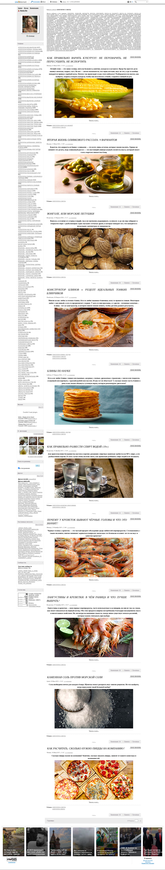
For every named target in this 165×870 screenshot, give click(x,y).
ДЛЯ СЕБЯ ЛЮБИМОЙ (25, 296)
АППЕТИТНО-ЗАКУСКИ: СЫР (27, 131)
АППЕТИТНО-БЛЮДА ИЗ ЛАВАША (29, 53)
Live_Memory (22, 575)
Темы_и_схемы (33, 571)
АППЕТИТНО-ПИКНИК (25, 180)
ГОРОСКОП (21, 285)
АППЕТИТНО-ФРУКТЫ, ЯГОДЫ (28, 231)
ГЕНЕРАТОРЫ (22, 283)
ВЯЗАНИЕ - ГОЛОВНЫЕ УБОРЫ (28, 250)
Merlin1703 (35, 536)
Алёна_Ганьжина (29, 500)
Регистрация (36, 1)
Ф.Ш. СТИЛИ (22, 369)
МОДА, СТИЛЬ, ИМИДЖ (25, 323)
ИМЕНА (20, 306)
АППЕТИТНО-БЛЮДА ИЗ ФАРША (28, 80)
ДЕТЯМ (20, 290)
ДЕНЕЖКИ (21, 289)
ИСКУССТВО (22, 310)
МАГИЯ (20, 319)
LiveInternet (21, 2)
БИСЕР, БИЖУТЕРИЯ (25, 244)
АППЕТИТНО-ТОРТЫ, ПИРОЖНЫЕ (29, 220)
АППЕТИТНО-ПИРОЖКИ (26, 189)
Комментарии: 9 (32, 418)
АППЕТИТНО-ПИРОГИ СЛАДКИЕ (28, 185)
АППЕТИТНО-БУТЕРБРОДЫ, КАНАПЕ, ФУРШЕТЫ (27, 86)
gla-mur (31, 540)
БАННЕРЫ (21, 242)
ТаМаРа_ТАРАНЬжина (25, 516)
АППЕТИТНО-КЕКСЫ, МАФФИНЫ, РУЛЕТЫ (114, 38)
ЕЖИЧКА (33, 503)
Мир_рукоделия (37, 574)
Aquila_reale (36, 484)
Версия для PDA (148, 860)
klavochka (37, 540)
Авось (64, 1)
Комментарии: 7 (32, 426)
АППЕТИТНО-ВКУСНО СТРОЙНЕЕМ (30, 94)
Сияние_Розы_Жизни (31, 513)
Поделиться (135, 133)
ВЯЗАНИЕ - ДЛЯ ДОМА (25, 254)
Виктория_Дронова (24, 503)
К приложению (38, 434)
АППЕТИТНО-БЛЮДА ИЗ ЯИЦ (27, 83)
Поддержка (128, 2)
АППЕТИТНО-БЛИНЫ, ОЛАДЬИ (28, 49)
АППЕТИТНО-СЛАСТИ (25, 204)
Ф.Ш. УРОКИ (22, 370)
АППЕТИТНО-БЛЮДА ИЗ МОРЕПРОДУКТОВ (26, 57)
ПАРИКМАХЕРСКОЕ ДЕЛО (26, 340)
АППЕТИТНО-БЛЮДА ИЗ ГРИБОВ (29, 51)
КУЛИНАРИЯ (22, 317)
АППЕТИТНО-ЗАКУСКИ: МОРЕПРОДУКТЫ (25, 117)
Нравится (127, 133)
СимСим (20, 513)
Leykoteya (21, 494)
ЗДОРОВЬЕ (21, 302)
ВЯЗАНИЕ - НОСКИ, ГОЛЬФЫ (27, 259)
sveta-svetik (28, 543)
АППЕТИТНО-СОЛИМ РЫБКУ (27, 207)
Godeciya (28, 489)
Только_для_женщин (24, 583)
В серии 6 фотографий (35, 456)
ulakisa (38, 498)
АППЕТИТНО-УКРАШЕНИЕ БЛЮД (29, 224)
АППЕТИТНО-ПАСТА (25, 171)
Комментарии (34, 8)
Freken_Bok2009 (35, 487)
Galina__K (21, 489)
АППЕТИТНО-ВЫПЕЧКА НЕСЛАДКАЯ (30, 97)
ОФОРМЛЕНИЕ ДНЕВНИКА (27, 338)
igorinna (33, 489)
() (120, 133)
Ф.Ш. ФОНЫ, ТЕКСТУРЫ (26, 372)
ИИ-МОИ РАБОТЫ (24, 304)
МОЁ (19, 325)
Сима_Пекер (37, 511)
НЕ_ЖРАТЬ (30, 577)
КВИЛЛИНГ (21, 313)
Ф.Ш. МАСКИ (22, 361)
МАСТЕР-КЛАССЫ (24, 321)
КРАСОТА (21, 315)
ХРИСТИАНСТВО (23, 384)
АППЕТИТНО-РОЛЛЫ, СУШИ (27, 192)
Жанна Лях (19, 11)
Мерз (19, 553)
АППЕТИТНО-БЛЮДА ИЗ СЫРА (28, 74)
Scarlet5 (20, 498)
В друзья (31, 36)
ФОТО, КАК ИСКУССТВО (26, 382)
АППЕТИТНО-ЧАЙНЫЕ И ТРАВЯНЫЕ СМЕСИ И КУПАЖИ (30, 237)
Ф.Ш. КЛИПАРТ (23, 359)
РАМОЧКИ (21, 348)
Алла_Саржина (23, 502)
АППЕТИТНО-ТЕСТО (24, 219)
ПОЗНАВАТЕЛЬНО (24, 342)
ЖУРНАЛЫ (21, 300)
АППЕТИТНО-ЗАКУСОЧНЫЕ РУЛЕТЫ (30, 135)
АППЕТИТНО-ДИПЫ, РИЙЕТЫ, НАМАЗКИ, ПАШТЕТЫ (28, 107)
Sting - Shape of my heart (26, 417)
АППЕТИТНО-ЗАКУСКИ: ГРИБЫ (28, 115)
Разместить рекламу (148, 863)
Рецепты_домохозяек (25, 574)
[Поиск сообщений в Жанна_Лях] (38, 466)
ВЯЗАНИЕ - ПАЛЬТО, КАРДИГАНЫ (29, 268)
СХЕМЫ (20, 355)
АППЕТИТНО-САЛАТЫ (25, 194)
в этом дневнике (25, 468)
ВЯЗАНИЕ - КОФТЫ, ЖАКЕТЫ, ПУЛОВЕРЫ (118, 25)
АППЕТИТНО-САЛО (24, 196)
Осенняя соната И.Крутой (26, 420)
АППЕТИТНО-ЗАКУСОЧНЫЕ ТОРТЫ (29, 139)
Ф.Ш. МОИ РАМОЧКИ (25, 367)
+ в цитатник (69, 65)
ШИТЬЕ (20, 395)
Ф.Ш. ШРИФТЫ (22, 374)
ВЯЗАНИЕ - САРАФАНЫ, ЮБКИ (28, 275)
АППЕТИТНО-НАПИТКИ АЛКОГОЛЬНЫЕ (25, 159)
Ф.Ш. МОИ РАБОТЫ (24, 365)
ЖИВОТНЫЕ (22, 298)
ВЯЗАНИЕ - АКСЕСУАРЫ (26, 248)
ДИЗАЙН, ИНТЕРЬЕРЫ (25, 294)
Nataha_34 (21, 497)
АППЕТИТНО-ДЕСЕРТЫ (25, 104)
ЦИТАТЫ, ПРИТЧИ (24, 393)
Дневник (135, 57)
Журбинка (34, 505)
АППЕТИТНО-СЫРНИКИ (26, 217)
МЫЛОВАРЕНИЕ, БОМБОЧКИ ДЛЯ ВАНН (80, 19)
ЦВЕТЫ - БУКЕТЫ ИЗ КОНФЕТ (27, 386)
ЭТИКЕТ (20, 397)
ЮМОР (20, 399)
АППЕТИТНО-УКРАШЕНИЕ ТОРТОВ (29, 226)
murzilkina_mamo (31, 542)
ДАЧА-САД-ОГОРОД (24, 287)
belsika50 (34, 486)
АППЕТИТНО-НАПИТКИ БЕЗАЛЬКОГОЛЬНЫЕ (25, 163)
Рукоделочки (38, 575)
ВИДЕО (20, 246)
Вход (44, 1)
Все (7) (41, 407)
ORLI (40, 536)
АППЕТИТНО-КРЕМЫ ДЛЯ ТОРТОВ (29, 149)
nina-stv (34, 497)
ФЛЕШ (20, 378)
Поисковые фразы (35, 606)
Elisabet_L (21, 487)
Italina (35, 491)
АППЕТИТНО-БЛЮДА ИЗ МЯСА (28, 60)
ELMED (27, 487)
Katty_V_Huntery (23, 492)
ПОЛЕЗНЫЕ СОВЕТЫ (25, 344)
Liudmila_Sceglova (30, 494)
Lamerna (39, 492)
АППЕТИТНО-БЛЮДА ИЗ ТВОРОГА (29, 76)
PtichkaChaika (27, 537)
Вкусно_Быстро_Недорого (26, 582)
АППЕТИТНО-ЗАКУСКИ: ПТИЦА (28, 124)
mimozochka (22, 495)
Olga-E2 (39, 497)
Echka (25, 531)
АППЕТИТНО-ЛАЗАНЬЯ (25, 155)
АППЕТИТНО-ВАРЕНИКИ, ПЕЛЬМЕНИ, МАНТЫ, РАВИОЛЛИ (29, 89)
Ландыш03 (31, 508)
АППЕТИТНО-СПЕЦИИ (25, 215)
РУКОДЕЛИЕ (22, 349)
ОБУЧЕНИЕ (22, 334)
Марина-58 (38, 551)
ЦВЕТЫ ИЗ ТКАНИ (24, 392)
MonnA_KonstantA (31, 495)
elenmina (26, 540)
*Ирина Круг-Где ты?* (25, 424)
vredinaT (20, 500)
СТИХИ (20, 353)
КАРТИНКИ (21, 312)
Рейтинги (54, 1)
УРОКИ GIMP (22, 357)
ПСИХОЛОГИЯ (23, 346)
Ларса (37, 508)
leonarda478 (22, 542)
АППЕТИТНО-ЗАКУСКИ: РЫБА (28, 126)
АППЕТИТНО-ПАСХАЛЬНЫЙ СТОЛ (29, 173)
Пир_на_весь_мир (24, 572)
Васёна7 (31, 502)
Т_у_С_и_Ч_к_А (23, 514)
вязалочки (30, 575)
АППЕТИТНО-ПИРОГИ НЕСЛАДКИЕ (29, 182)
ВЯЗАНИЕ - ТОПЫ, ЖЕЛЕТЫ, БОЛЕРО (30, 277)
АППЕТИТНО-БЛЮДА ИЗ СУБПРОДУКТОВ (26, 71)
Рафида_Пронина (27, 553)
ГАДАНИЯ (21, 281)
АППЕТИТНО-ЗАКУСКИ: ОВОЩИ (28, 122)
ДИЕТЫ (20, 292)
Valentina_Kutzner (30, 539)
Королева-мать (23, 508)
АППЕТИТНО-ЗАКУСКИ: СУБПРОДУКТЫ (25, 129)
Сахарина (37, 553)
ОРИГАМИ (21, 336)
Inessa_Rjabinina (28, 491)
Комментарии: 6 (32, 422)
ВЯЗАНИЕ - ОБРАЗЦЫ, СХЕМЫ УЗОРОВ (71, 25)
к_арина (28, 558)
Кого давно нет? (23, 483)
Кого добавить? (34, 483)
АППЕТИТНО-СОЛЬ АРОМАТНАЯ (29, 209)
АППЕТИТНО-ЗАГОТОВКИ (26, 110)
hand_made (37, 577)
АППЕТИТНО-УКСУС (25, 229)
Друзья (26, 8)
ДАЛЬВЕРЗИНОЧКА (24, 548)
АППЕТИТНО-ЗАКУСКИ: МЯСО (28, 120)
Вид (131, 2)
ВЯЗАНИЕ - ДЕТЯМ (24, 252)
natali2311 (28, 497)
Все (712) (40, 476)
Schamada (26, 498)
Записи (20, 8)
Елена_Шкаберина (24, 505)
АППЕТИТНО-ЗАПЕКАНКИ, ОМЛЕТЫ (30, 142)
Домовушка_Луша (37, 548)
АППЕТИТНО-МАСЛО (25, 157)
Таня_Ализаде (22, 556)
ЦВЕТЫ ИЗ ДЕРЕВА (24, 390)
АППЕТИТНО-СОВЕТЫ (25, 205)
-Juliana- (20, 528)
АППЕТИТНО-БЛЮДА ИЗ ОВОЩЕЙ (29, 62)
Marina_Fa (28, 536)
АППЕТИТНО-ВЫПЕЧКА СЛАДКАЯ (29, 101)
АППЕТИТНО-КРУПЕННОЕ (26, 153)
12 (131, 820)
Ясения (30, 556)
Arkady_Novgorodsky (24, 486)
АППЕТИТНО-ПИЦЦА (25, 191)
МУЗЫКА (21, 327)
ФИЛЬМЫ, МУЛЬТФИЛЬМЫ (27, 376)
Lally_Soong (32, 492)
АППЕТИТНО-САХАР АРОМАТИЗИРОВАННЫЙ (26, 199)
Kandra (31, 534)
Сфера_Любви (23, 571)
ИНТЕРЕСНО (22, 308)
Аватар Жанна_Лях (29, 24)
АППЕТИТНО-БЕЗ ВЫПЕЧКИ (27, 47)
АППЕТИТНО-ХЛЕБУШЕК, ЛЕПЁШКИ (30, 233)
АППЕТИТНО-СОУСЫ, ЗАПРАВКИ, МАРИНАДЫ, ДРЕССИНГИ (29, 212)
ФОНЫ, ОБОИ (22, 380)
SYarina (32, 498)
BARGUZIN (35, 529)
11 (133, 820)
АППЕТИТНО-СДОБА (25, 202)
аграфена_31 (37, 556)
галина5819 (32, 479)
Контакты (148, 862)
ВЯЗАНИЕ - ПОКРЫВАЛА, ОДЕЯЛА (29, 272)
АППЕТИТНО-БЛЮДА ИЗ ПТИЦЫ (28, 65)
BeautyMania (22, 577)
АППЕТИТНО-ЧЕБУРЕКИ (26, 240)
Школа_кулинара (23, 578)
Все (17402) (39, 524)
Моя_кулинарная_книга (34, 580)
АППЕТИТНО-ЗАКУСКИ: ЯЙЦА (28, 133)
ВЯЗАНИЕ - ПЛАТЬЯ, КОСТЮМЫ (28, 270)
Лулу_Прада (32, 509)
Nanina (40, 495)
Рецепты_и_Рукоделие (25, 511)
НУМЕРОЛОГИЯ (23, 332)
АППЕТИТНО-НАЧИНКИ (25, 169)
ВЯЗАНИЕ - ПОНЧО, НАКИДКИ (28, 274)
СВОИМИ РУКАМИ (24, 351)
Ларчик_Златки (23, 509)
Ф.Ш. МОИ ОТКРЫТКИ (25, 363)
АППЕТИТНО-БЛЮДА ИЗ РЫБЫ (28, 69)
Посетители (32, 605)
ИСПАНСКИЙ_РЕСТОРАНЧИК (27, 506)
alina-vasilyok (27, 484)
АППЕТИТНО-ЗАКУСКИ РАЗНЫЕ (28, 111)
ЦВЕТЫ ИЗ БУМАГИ (24, 388)
